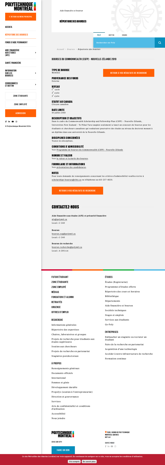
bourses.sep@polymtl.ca (64, 234)
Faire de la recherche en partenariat (124, 344)
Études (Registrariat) (116, 282)
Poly (99, 35)
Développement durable (64, 387)
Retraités (57, 302)
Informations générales (64, 325)
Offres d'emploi (60, 312)
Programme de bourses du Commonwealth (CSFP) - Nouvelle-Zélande (90, 150)
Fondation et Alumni (63, 297)
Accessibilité (58, 413)
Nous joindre (58, 418)
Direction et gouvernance (65, 396)
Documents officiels (62, 373)
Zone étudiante (20, 95)
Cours (124, 35)
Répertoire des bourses (16, 34)
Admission (21, 113)
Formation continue (115, 358)
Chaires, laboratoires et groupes (69, 334)
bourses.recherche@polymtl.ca (67, 247)
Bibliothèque (112, 296)
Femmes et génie (60, 382)
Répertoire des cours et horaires (122, 291)
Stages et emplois (114, 315)
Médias (55, 292)
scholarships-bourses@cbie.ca (66, 180)
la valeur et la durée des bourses (72, 158)
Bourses (71, 49)
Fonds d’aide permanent (16, 42)
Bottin (111, 35)
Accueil (8, 26)
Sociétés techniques (115, 310)
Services (56, 401)
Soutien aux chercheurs (64, 346)
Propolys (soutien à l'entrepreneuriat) (72, 392)
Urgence (56, 307)
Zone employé (20, 104)
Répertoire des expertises (65, 329)
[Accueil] (20, 6)
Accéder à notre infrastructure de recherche (129, 354)
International (59, 378)
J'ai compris (74, 461)
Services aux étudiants (117, 319)
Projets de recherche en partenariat (71, 351)
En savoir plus (89, 461)
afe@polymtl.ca (59, 219)
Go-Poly (109, 324)
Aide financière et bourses (119, 305)
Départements (112, 301)
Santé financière (13, 62)
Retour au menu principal (21, 17)
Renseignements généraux (65, 368)
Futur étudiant (60, 276)
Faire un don (63, 450)
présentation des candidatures (71, 167)
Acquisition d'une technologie (121, 349)
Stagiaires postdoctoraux (65, 356)
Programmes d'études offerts (120, 287)
